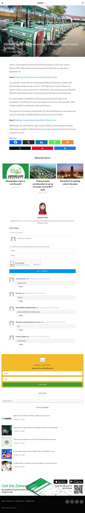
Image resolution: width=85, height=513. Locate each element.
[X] (29, 142)
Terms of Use (30, 501)
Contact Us (19, 501)
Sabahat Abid (7, 52)
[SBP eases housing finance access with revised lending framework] (7, 442)
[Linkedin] (42, 142)
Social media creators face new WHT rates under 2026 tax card (33, 451)
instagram (81, 503)
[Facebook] (16, 142)
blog (42, 3)
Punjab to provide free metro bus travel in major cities (35, 77)
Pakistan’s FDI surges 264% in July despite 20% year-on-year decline (35, 427)
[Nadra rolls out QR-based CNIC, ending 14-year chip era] (7, 418)
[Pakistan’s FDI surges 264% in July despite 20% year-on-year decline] (7, 430)
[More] (68, 142)
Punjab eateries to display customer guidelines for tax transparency (35, 463)
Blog (3, 501)
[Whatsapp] (55, 142)
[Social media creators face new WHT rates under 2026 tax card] (7, 454)
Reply (21, 286)
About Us (10, 501)
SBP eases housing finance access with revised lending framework (34, 439)
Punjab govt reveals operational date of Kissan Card (35, 120)
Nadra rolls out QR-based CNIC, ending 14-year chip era (31, 415)
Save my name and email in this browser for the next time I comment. (31, 246)
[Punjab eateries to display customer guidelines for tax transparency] (7, 466)
